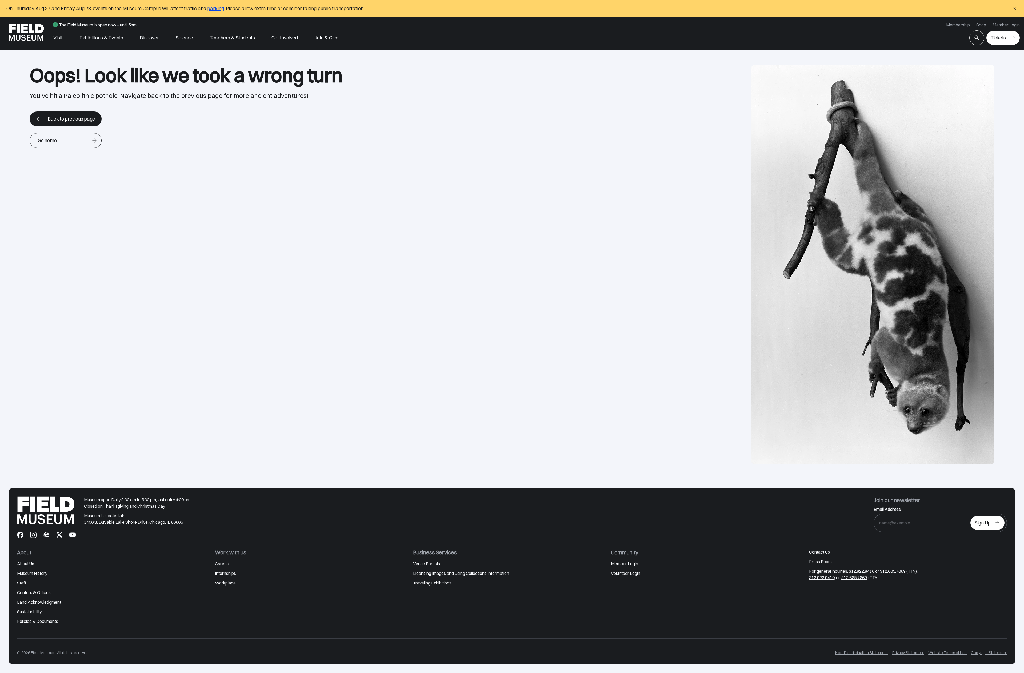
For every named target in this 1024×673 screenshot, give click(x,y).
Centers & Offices (34, 592)
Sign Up (983, 523)
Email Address (887, 509)
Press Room (820, 561)
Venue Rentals (426, 563)
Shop (981, 24)
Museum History (32, 573)
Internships (225, 573)
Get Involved (284, 38)
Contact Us (819, 552)
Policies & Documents (37, 621)
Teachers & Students (232, 38)
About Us (25, 563)
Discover (149, 38)
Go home (47, 140)
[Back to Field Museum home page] (26, 33)
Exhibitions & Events (101, 38)
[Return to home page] (46, 510)
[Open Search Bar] (976, 37)
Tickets (998, 38)
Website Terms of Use (947, 652)
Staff (21, 583)
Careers (222, 563)
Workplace (225, 583)
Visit (58, 38)
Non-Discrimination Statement (861, 652)
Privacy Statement (908, 652)
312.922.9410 (822, 577)
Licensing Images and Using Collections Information (461, 573)
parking (215, 8)
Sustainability (29, 611)
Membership (958, 24)
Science (184, 38)
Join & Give (326, 38)
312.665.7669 (854, 577)
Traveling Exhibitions (432, 583)
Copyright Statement (989, 652)
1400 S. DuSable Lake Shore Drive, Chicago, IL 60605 (133, 522)
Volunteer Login (625, 573)
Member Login (1006, 24)
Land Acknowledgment (39, 602)
